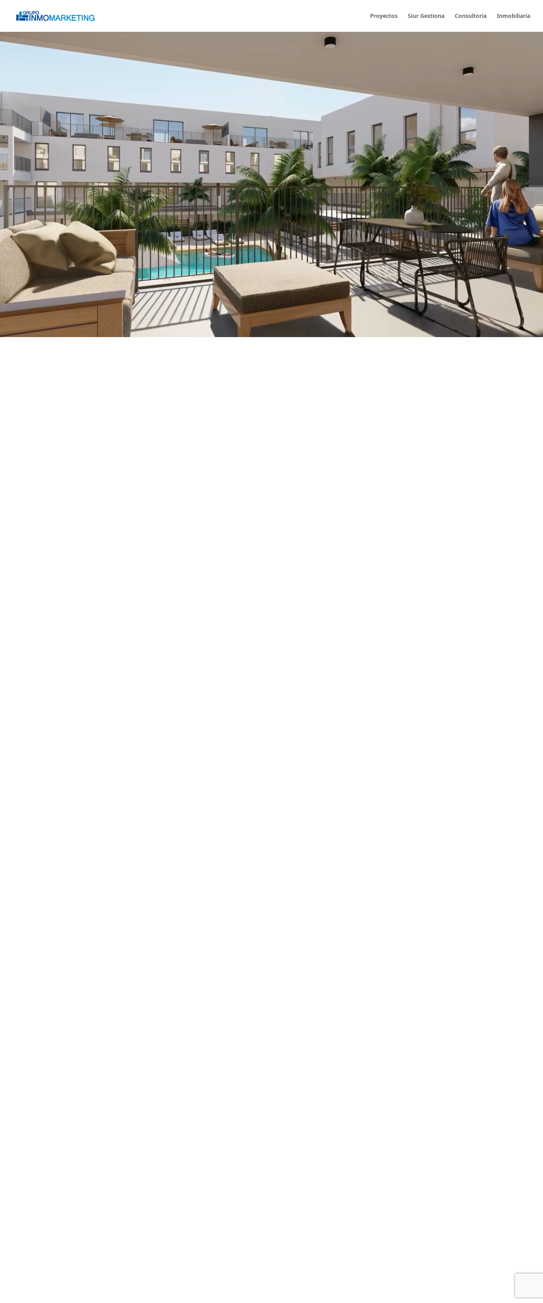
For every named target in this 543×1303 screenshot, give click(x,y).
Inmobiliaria (513, 16)
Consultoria (471, 16)
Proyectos (384, 16)
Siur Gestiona (426, 16)
